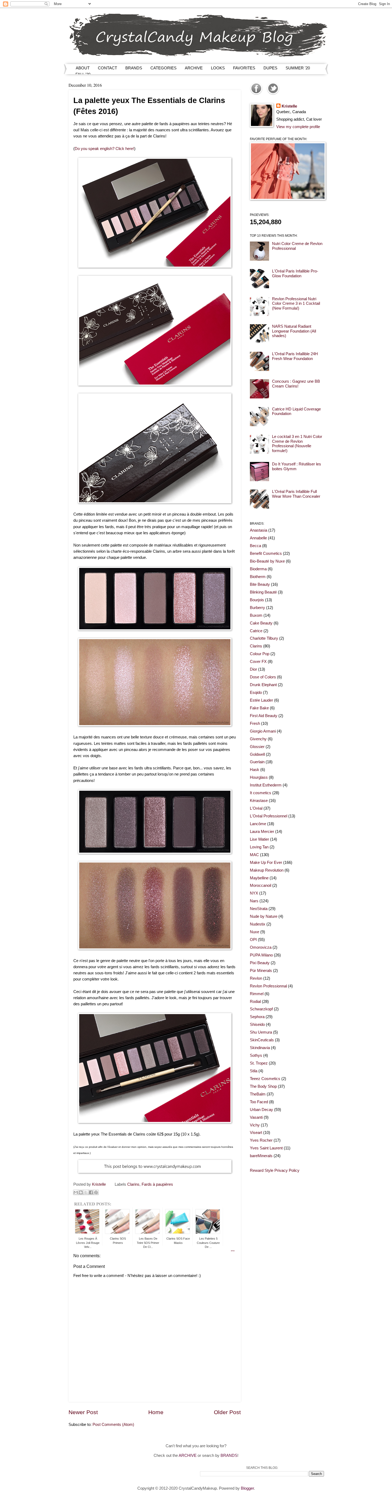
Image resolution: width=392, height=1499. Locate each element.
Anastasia (258, 530)
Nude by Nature (263, 916)
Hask (254, 770)
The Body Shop (263, 1086)
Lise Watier (259, 839)
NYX (254, 893)
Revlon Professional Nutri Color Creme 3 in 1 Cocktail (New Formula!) (296, 303)
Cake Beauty (261, 623)
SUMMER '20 (298, 68)
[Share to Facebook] (91, 1192)
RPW (233, 1251)
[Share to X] (86, 1192)
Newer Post (83, 1412)
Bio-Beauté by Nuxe (267, 561)
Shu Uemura (261, 1032)
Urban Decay (261, 1110)
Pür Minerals (261, 970)
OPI (253, 940)
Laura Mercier (262, 831)
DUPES (270, 68)
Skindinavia (260, 1048)
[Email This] (75, 1192)
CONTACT (107, 68)
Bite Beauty (260, 584)
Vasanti (256, 1117)
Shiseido (257, 1024)
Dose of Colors (263, 677)
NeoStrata (258, 909)
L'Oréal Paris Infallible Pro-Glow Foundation (295, 273)
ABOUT (83, 68)
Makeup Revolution (266, 870)
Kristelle (289, 106)
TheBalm (258, 1094)
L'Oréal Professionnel (268, 816)
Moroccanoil (260, 885)
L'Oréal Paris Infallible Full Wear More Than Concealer (296, 494)
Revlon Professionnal (268, 986)
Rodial (255, 1001)
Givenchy (258, 739)
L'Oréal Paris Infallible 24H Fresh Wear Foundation (295, 356)
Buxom (256, 615)
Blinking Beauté (263, 592)
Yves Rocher (261, 1140)
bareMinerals (261, 1156)
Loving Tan (259, 847)
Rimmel (256, 994)
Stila (253, 1071)
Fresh (255, 723)
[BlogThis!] (80, 1192)
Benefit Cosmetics (266, 553)
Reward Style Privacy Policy (274, 1170)
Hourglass (259, 777)
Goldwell (257, 754)
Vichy (255, 1125)
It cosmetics (260, 793)
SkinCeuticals (262, 1040)
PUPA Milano (261, 955)
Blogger (247, 1488)
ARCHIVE (194, 68)
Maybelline (259, 878)
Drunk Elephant (263, 685)
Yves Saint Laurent (266, 1148)
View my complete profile (298, 127)
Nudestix (257, 924)
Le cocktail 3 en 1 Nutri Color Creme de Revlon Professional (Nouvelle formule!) (297, 443)
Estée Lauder (261, 700)
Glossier (257, 747)
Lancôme (258, 824)
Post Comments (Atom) (113, 1424)
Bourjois (257, 600)
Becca (255, 546)
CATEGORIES (163, 68)
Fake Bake (259, 708)
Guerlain (257, 762)
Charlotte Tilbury (264, 638)
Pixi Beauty (260, 963)
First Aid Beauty (263, 716)
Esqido (256, 692)
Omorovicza (260, 947)
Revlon (256, 978)
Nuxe (254, 932)
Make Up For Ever (266, 862)
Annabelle (258, 538)
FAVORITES (244, 68)
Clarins (133, 1184)
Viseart (256, 1132)
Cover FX (258, 661)
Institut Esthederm (266, 785)
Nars (254, 901)
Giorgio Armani (263, 731)
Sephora (257, 1017)
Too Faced (259, 1102)
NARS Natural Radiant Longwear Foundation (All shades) (294, 331)
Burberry (257, 608)
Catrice (256, 631)
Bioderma (258, 569)
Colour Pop (259, 654)
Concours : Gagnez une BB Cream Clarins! (296, 383)
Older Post (227, 1412)
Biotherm (258, 577)
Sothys (256, 1055)
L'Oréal (256, 808)
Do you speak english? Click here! (104, 148)
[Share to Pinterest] (96, 1192)
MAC (254, 855)
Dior (253, 669)
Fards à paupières (157, 1184)
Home (155, 1412)
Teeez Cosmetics (265, 1079)
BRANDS (133, 68)
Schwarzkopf (261, 1009)
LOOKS (218, 68)
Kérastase (259, 800)
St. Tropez (259, 1063)
